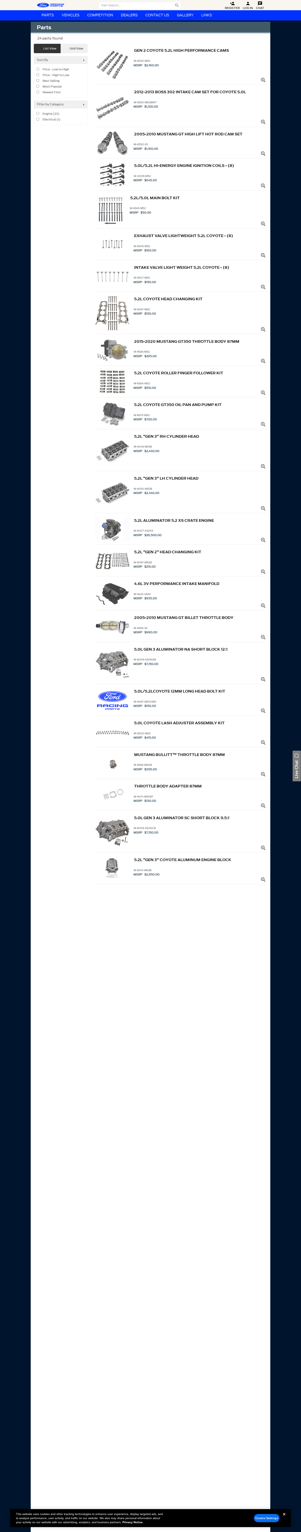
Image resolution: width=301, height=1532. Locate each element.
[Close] (284, 1517)
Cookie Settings (266, 1518)
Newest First (52, 92)
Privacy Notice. (132, 1522)
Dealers (129, 15)
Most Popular (52, 87)
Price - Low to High (56, 69)
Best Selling (51, 81)
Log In (248, 5)
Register (232, 5)
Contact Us (157, 15)
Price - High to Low (56, 75)
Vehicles (70, 15)
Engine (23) (51, 114)
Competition (100, 15)
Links (206, 15)
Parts (48, 15)
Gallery (185, 15)
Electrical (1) (51, 120)
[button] (297, 766)
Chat (260, 5)
